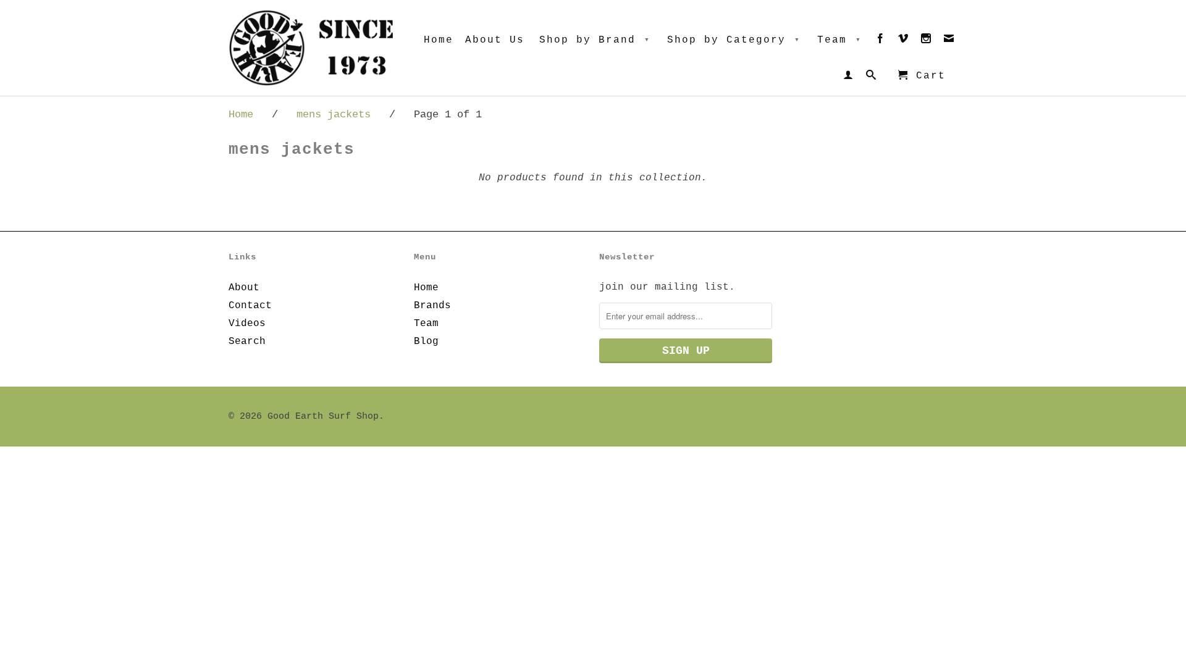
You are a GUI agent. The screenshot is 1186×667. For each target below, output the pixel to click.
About (244, 287)
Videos (247, 323)
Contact (250, 305)
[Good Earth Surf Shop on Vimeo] (903, 40)
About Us (494, 40)
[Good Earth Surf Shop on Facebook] (880, 40)
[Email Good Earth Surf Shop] (949, 40)
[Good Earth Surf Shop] (315, 47)
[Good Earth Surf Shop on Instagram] (926, 40)
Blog (426, 341)
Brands (432, 305)
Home (438, 40)
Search (247, 341)
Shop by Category (734, 40)
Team (839, 40)
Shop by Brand (594, 40)
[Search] (871, 77)
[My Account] (848, 77)
